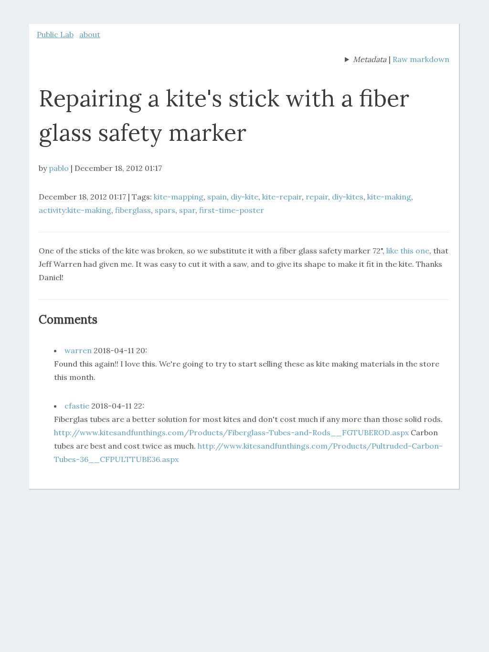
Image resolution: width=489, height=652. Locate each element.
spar (187, 210)
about (89, 34)
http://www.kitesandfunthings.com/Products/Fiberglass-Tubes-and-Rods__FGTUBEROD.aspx (231, 432)
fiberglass (133, 210)
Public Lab (55, 34)
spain (217, 196)
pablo (59, 168)
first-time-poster (231, 210)
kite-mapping (178, 196)
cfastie (76, 405)
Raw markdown (421, 59)
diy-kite (244, 196)
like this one (407, 250)
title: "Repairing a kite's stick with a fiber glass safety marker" (365, 60)
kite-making (389, 196)
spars (165, 210)
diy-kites (347, 196)
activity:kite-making (75, 210)
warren (78, 350)
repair (317, 196)
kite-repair (282, 196)
